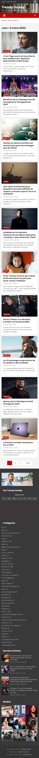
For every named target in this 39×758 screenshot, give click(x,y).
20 (4, 511)
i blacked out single (9, 575)
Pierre (15, 107)
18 (30, 508)
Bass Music (6, 536)
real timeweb (7, 600)
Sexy (3, 611)
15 (14, 508)
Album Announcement (10, 533)
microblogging (7, 578)
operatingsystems (8, 592)
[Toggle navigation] (4, 15)
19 (35, 508)
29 (14, 515)
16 (19, 508)
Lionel (16, 196)
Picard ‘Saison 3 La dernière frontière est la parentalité (16, 320)
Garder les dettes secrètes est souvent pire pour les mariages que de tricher (18, 145)
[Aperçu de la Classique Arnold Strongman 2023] (19, 388)
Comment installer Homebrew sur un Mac (18, 443)
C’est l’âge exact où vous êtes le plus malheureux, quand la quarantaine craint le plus (19, 58)
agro (3, 530)
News (4, 589)
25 (30, 511)
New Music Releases (9, 586)
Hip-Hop (5, 569)
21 (9, 511)
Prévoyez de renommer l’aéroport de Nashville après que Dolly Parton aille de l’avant (23, 679)
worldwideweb (7, 645)
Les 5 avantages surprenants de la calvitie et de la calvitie (19, 361)
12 (35, 505)
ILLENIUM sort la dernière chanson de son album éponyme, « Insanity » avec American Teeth (19, 235)
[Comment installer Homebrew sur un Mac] (19, 429)
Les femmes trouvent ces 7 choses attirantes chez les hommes (21, 658)
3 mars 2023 (7, 63)
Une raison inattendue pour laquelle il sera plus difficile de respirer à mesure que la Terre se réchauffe (19, 190)
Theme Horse (23, 752)
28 (9, 515)
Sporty (6, 94)
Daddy (6, 271)
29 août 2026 (14, 662)
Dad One (17, 240)
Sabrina (23, 662)
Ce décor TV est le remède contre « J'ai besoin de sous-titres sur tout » (23, 690)
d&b (3, 539)
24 (24, 511)
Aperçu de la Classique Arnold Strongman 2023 (18, 402)
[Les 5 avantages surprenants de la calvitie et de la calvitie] (19, 347)
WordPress (27, 755)
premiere (5, 595)
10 (24, 505)
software (5, 617)
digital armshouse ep (9, 547)
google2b (5, 561)
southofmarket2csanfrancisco (13, 620)
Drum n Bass (6, 553)
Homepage (6, 572)
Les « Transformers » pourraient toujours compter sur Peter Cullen (23, 668)
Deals (4, 544)
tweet (4, 634)
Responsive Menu (35, 2)
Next (28, 463)
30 (19, 515)
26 (35, 511)
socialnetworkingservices (11, 614)
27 (4, 515)
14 (9, 508)
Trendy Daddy (13, 7)
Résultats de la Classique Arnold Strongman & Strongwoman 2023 (19, 102)
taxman (4, 628)
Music (4, 581)
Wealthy (5, 642)
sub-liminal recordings (10, 625)
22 (14, 511)
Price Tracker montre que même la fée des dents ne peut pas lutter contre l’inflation (19, 278)
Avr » (9, 517)
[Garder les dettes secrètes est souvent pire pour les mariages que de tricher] (19, 129)
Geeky (6, 181)
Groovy (6, 227)
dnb (3, 550)
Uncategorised (7, 639)
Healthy (7, 51)
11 (29, 505)
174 (3, 527)
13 (4, 508)
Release (5, 606)
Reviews (5, 609)
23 (19, 511)
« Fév (3, 517)
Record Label (7, 603)
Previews (5, 597)
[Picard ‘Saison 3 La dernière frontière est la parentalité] (19, 306)
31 (24, 515)
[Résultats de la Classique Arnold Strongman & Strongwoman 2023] (19, 86)
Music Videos (6, 583)
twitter (4, 637)
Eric (15, 63)
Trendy (4, 631)
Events (4, 555)
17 (24, 508)
